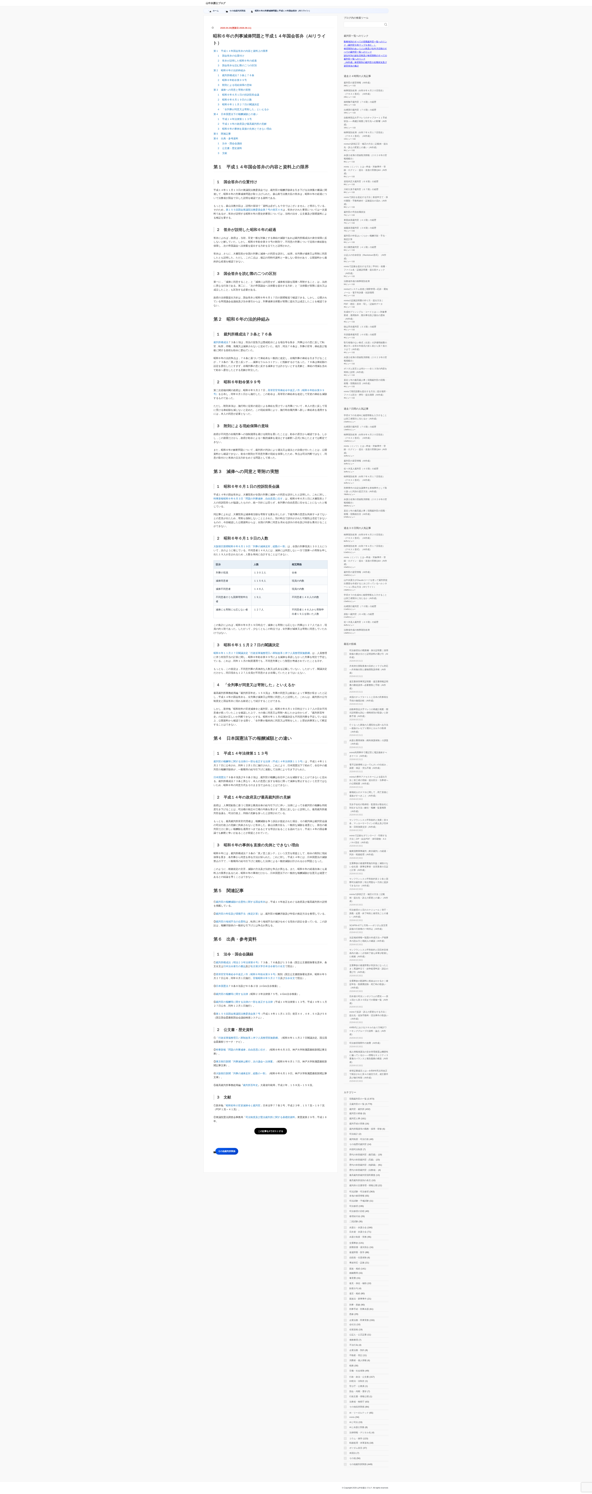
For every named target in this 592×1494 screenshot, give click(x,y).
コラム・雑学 (355, 1438)
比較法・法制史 (356, 1381)
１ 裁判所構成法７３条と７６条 (235, 75)
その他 (352, 1458)
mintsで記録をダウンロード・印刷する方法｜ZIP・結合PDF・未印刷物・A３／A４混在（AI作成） (368, 839)
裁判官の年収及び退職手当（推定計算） (238, 913)
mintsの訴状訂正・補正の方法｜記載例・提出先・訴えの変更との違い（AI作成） (368, 897)
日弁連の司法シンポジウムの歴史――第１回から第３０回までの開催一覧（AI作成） (368, 999)
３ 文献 (222, 153)
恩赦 (351, 1314)
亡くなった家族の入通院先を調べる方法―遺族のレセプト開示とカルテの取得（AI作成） (368, 728)
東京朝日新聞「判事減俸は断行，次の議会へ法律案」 (245, 1061)
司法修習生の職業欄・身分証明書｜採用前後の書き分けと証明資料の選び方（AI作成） (368, 654)
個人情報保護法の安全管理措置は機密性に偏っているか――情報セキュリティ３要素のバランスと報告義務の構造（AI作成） (368, 1057)
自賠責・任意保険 (358, 1257)
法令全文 (290, 978)
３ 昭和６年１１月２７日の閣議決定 (238, 104)
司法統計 (353, 1134)
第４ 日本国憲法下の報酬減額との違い (236, 114)
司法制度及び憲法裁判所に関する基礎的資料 (270, 1117)
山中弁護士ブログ (216, 3)
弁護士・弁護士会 (358, 1227)
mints (352, 1417)
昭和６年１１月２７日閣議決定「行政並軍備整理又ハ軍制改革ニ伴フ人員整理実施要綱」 (263, 653)
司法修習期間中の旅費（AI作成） (365, 1043)
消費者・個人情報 (358, 1360)
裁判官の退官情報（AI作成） (358, 82)
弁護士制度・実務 (358, 1237)
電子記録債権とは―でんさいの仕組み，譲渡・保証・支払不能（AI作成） (368, 766)
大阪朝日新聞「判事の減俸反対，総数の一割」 (242, 1073)
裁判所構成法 (221, 342)
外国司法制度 (355, 1149)
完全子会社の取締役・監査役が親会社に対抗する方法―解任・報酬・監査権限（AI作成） (368, 808)
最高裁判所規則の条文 (360, 1180)
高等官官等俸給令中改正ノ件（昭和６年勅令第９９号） (247, 974)
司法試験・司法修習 (359, 1191)
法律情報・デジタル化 (360, 1432)
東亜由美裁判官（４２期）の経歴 (360, 220)
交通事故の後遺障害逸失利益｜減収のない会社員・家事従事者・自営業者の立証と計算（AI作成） (368, 866)
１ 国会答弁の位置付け (230, 55)
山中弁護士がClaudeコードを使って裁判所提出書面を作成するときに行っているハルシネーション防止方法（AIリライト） (365, 583)
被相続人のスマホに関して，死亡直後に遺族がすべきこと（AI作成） (368, 794)
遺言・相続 (354, 1293)
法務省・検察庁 (356, 1401)
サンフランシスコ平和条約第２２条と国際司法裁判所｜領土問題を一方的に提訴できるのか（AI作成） (368, 882)
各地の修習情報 (356, 1195)
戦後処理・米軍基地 (359, 1443)
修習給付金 (354, 1216)
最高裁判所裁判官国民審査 (362, 1175)
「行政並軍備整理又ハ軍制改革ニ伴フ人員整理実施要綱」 (248, 1037)
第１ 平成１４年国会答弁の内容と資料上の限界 (241, 51)
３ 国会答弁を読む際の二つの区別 (237, 65)
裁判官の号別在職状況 (354, 212)
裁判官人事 (354, 1118)
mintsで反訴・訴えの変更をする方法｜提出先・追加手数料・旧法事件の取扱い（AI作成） (368, 1015)
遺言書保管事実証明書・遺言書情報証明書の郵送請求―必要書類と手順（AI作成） (368, 685)
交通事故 (353, 1243)
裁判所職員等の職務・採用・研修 (365, 1129)
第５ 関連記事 (222, 133)
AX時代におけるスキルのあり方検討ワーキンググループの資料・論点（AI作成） (368, 1031)
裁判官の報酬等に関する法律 (232, 994)
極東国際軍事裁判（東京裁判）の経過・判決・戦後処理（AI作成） (368, 853)
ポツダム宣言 (355, 1448)
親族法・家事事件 (358, 1298)
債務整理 (353, 1340)
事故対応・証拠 (356, 1262)
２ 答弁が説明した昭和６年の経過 (237, 60)
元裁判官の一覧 (356, 1104)
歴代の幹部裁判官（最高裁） (363, 1154)
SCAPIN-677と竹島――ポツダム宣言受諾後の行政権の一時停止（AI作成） (368, 927)
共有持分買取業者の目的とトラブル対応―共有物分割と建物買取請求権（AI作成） (368, 669)
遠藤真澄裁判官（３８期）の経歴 (360, 228)
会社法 (352, 1324)
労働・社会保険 (356, 1370)
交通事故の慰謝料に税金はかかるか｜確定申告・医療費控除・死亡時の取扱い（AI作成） (368, 984)
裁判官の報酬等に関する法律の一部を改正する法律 (244, 1002)
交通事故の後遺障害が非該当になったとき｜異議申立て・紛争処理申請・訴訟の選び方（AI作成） (368, 968)
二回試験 (353, 1221)
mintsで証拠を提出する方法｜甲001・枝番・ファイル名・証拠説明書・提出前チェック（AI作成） (365, 270)
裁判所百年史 (250, 1085)
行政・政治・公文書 (359, 1377)
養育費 (352, 1278)
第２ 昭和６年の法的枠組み (230, 70)
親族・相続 (354, 1268)
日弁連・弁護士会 (358, 1232)
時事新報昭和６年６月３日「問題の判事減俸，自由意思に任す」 (249, 498)
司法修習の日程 (356, 1211)
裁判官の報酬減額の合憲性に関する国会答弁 (240, 902)
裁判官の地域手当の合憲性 (231, 921)
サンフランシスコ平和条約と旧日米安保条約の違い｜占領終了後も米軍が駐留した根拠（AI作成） (368, 953)
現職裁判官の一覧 (358, 1099)
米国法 (352, 1453)
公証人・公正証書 (358, 1334)
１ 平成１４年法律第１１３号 (234, 119)
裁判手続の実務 (356, 1123)
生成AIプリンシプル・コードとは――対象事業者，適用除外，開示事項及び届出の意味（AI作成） (365, 315)
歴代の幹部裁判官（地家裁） (363, 1165)
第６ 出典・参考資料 (226, 138)
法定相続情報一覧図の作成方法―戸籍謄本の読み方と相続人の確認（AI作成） (368, 939)
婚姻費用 (353, 1273)
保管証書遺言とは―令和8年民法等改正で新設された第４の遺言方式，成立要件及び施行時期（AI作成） (368, 1074)
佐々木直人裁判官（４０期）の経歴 (361, 468)
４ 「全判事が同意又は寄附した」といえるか (243, 109)
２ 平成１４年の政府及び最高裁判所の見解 (242, 124)
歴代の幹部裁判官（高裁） (362, 1159)
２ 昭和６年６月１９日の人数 (234, 99)
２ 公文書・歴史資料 (229, 148)
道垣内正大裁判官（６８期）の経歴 (361, 181)
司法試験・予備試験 (359, 1201)
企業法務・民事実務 (359, 1320)
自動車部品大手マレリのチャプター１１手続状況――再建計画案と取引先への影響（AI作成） (365, 121)
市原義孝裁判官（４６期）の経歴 (360, 334)
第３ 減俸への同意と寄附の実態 (232, 89)
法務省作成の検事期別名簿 (357, 281)
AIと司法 (353, 1422)
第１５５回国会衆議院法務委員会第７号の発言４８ (254, 209)
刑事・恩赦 (354, 1304)
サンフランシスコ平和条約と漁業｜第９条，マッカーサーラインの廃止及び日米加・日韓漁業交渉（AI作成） (368, 823)
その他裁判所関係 (226, 1151)
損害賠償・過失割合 (359, 1247)
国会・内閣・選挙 (358, 1391)
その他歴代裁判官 (358, 1144)
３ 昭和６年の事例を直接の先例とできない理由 (244, 128)
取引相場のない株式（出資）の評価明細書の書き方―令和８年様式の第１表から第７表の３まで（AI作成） (365, 346)
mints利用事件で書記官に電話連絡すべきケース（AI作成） (368, 754)
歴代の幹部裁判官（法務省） (363, 1170)
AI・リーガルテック (359, 1413)
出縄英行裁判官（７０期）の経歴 (360, 110)
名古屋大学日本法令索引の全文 (268, 966)
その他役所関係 (356, 1407)
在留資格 (353, 1329)
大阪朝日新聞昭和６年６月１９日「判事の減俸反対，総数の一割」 (251, 546)
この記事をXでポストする (270, 1131)
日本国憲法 (220, 777)
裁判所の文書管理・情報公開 (363, 1185)
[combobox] (363, 24)
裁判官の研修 (355, 1113)
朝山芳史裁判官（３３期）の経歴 (360, 326)
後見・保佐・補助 (358, 1283)
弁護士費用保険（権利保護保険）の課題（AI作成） (368, 742)
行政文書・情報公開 (359, 1396)
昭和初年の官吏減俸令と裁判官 (243, 1105)
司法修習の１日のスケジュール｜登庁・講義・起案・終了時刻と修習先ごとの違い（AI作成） (368, 913)
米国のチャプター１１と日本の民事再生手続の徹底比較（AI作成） (368, 699)
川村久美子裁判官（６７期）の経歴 (361, 189)
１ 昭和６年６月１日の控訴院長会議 (238, 94)
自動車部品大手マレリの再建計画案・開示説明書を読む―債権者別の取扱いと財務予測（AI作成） (368, 712)
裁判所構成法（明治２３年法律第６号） (238, 962)
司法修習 (353, 1206)
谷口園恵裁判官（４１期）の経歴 (360, 247)
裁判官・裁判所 (356, 1109)
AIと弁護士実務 (356, 1427)
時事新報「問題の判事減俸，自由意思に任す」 (242, 1049)
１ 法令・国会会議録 (229, 143)
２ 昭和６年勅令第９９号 (232, 80)
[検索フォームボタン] (385, 24)
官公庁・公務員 (356, 1386)
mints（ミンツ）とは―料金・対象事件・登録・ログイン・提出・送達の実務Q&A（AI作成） (365, 170)
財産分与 (353, 1288)
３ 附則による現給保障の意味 (234, 85)
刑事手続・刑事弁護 (359, 1309)
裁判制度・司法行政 (359, 1139)
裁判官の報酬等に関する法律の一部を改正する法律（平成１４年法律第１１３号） (259, 761)
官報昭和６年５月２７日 (266, 978)
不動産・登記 (355, 1355)
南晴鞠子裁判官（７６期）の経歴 (360, 102)
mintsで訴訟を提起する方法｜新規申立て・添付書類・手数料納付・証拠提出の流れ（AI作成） (366, 200)
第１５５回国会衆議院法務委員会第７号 (238, 1013)
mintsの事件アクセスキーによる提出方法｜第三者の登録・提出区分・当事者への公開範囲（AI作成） (368, 780)
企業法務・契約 (356, 1350)
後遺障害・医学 (356, 1252)
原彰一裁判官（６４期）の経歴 (359, 614)
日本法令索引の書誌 (234, 966)
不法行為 (353, 1345)
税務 (351, 1365)
